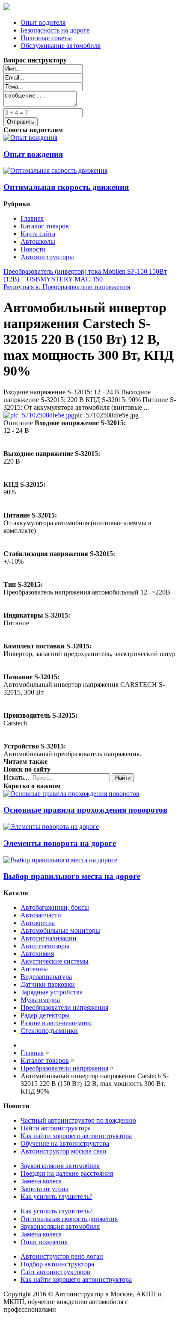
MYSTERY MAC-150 (71, 279)
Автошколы (38, 241)
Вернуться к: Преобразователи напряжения (66, 286)
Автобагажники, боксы (55, 907)
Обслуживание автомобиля (61, 45)
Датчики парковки (48, 984)
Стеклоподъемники (49, 1030)
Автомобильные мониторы (60, 930)
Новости (33, 249)
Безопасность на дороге (55, 30)
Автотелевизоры (45, 945)
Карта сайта (38, 233)
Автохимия (37, 953)
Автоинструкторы (47, 256)
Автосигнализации (49, 938)
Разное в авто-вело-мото (56, 1022)
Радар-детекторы (45, 1015)
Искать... (16, 777)
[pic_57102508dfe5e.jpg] (38, 415)
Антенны (34, 969)
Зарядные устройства (52, 992)
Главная (32, 218)
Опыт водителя (43, 22)
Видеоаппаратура (46, 976)
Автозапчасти (41, 915)
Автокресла (38, 922)
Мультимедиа (40, 999)
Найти (123, 778)
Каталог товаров (45, 226)
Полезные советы (46, 37)
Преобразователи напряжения (64, 1007)
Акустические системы (55, 961)
